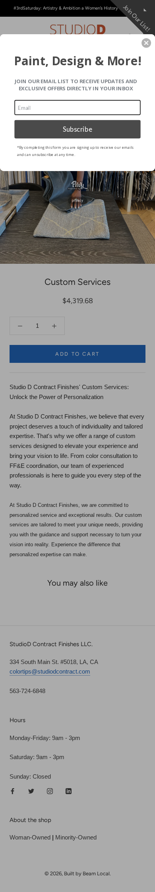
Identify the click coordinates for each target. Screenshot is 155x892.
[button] (146, 43)
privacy (77, 200)
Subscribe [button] (77, 129)
